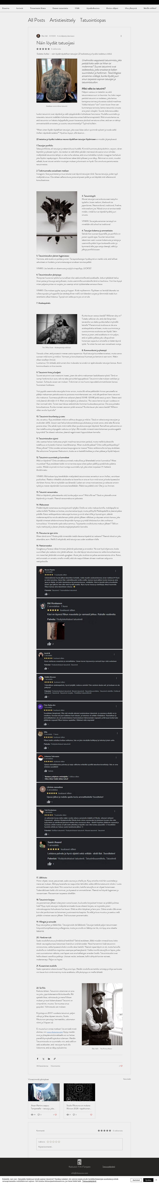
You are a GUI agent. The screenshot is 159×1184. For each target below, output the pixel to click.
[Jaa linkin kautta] (55, 1059)
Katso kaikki (127, 1079)
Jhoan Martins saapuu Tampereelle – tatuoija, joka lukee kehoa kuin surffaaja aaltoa (42, 1107)
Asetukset (136, 1180)
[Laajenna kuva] (79, 582)
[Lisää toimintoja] (121, 36)
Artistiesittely (62, 20)
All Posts (36, 20)
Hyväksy (148, 1180)
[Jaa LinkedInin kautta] (49, 1059)
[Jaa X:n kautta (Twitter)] (43, 1059)
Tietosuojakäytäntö (89, 1181)
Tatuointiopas (93, 20)
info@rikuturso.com (79, 1173)
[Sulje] (156, 1180)
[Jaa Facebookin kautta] (37, 1059)
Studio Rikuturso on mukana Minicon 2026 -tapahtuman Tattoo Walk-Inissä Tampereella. (78, 1107)
